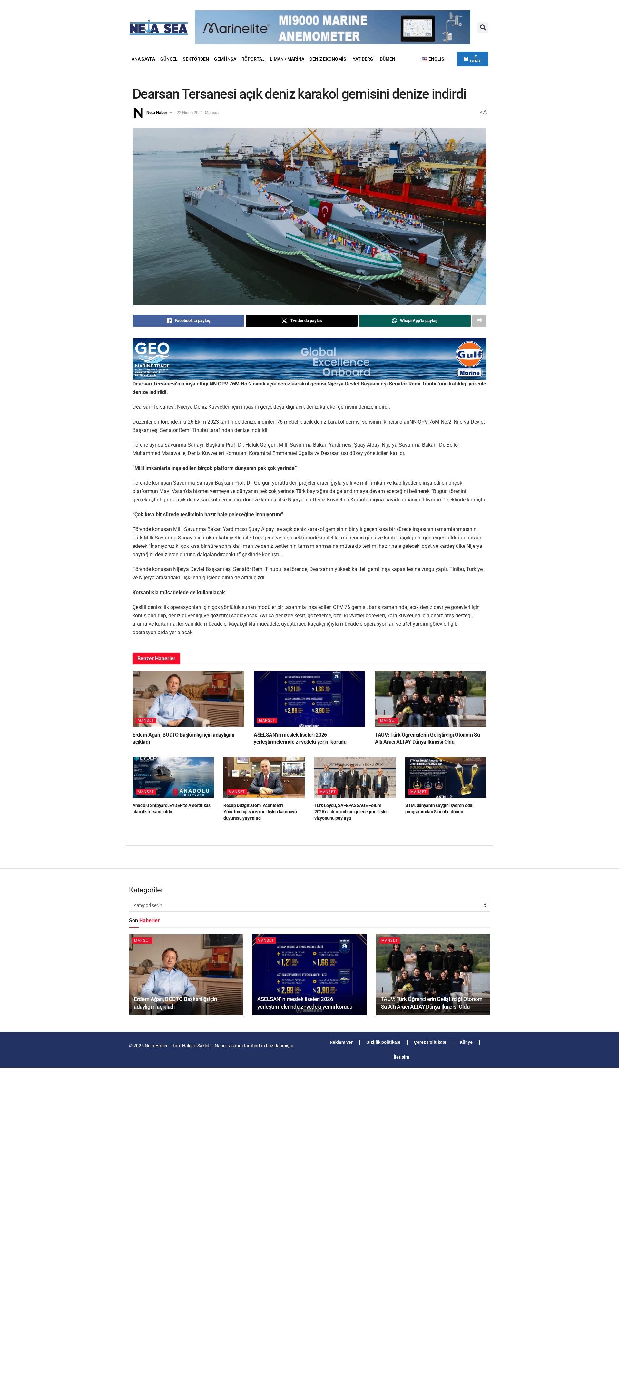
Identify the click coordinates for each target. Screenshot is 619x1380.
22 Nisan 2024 (190, 112)
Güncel (169, 59)
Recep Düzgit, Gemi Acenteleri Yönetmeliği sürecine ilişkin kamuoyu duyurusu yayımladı (260, 812)
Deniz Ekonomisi (329, 59)
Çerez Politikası (430, 1042)
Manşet (212, 112)
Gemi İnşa (225, 59)
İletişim (401, 1057)
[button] (482, 27)
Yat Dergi (364, 59)
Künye (466, 1042)
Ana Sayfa (143, 59)
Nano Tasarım (229, 1045)
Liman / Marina (287, 59)
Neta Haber (156, 112)
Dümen (387, 59)
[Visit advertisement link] (309, 359)
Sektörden (196, 59)
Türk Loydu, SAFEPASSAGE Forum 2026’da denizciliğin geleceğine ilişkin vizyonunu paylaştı (351, 812)
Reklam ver (341, 1042)
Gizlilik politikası (383, 1042)
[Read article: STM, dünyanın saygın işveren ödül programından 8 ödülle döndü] (445, 777)
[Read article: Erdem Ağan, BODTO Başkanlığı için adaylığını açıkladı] (188, 699)
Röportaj (253, 59)
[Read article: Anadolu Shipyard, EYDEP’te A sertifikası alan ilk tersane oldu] (173, 777)
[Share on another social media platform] (479, 321)
